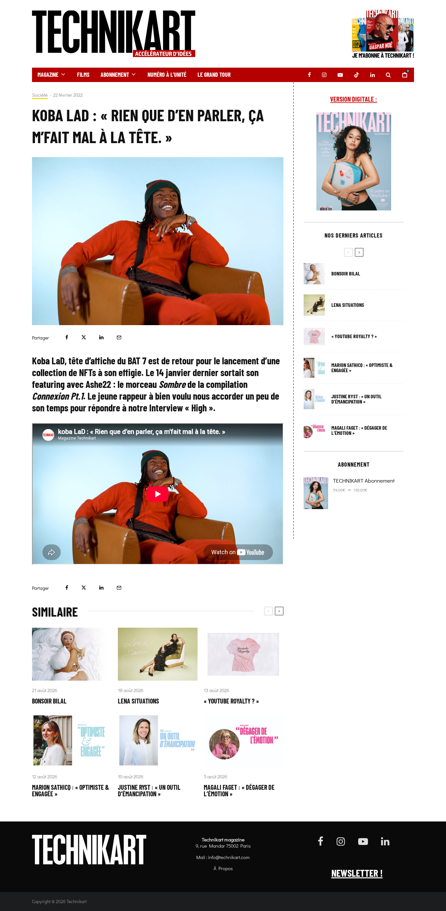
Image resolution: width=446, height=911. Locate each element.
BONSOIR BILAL (49, 701)
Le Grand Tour (214, 74)
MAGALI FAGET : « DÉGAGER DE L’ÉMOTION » (239, 790)
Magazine (48, 74)
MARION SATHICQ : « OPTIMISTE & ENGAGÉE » (70, 790)
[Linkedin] (372, 75)
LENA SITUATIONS (138, 701)
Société (40, 95)
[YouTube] (340, 75)
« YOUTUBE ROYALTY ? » (231, 701)
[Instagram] (324, 75)
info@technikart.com (229, 857)
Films (83, 74)
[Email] (119, 337)
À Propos (223, 868)
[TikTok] (356, 75)
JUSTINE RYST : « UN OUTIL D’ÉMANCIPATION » (149, 790)
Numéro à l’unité (167, 74)
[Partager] (66, 337)
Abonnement (115, 74)
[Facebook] (309, 75)
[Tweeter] (83, 337)
